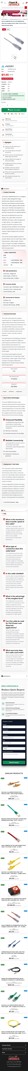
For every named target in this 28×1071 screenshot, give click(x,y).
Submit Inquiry (14, 762)
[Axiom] (7, 66)
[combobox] (13, 7)
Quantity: (3, 102)
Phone (4, 740)
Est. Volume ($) (5, 746)
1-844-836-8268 (17, 1061)
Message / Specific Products (8, 751)
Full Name (4, 724)
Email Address (5, 735)
